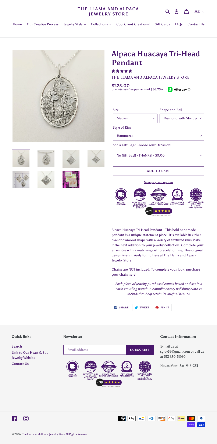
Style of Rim (122, 127)
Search (17, 346)
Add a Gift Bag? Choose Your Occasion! (142, 145)
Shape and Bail (171, 110)
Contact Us (20, 364)
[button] (122, 71)
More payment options (158, 182)
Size (116, 110)
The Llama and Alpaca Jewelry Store (108, 11)
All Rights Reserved (77, 434)
